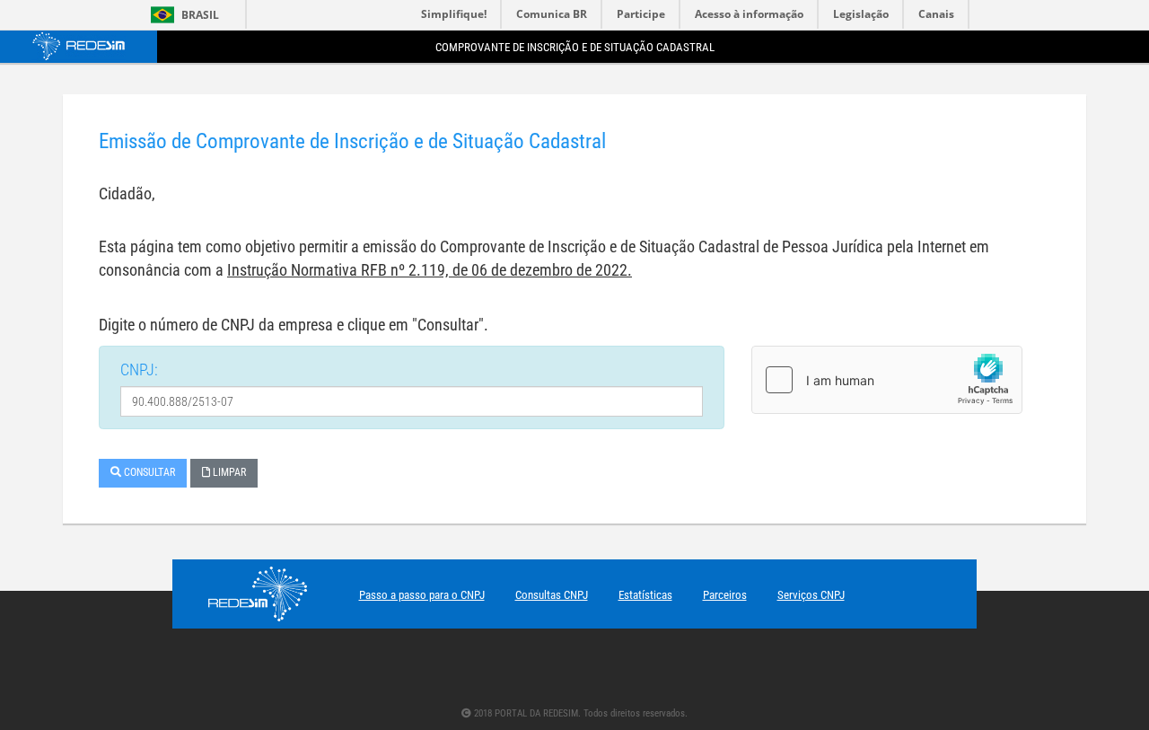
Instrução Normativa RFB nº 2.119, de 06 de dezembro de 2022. (429, 269)
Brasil (181, 14)
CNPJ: (139, 369)
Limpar (228, 472)
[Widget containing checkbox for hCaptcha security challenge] (886, 380)
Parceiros (725, 595)
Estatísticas (645, 595)
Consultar (148, 472)
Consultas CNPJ (551, 595)
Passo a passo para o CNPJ (422, 595)
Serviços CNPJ (811, 595)
